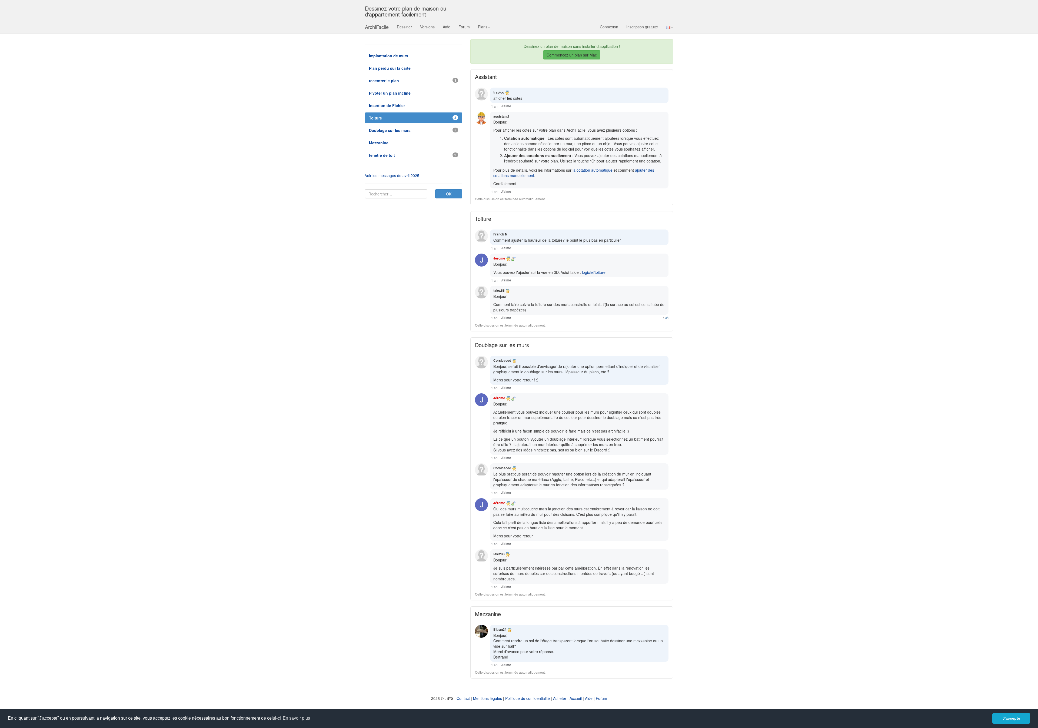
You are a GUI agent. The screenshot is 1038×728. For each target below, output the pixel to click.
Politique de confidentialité (527, 698)
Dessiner (404, 26)
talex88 (499, 290)
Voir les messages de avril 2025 (392, 175)
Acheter (559, 698)
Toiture (483, 218)
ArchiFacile (377, 26)
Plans (482, 26)
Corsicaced (502, 360)
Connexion (609, 26)
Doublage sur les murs (502, 345)
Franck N (500, 234)
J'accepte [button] (1011, 718)
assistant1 (501, 116)
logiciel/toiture (594, 272)
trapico (498, 92)
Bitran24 (500, 629)
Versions (427, 26)
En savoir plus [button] (296, 718)
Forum (464, 26)
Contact (463, 698)
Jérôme (499, 258)
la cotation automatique (593, 170)
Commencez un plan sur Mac (572, 55)
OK (448, 194)
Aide (446, 26)
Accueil (576, 698)
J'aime (506, 106)
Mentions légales (487, 698)
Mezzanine (488, 614)
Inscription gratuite (642, 26)
